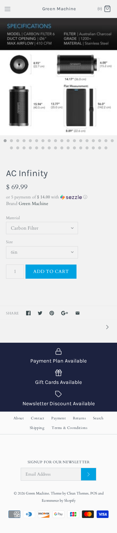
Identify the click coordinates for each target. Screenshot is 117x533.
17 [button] (106, 141)
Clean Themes (77, 493)
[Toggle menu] (7, 8)
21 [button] (24, 149)
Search (98, 418)
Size (9, 242)
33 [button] (99, 149)
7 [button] (43, 141)
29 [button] (74, 149)
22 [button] (30, 149)
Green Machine (33, 204)
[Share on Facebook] (28, 313)
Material (13, 218)
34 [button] (106, 149)
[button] (58, 197)
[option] (58, 76)
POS (93, 493)
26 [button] (55, 149)
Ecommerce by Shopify (59, 500)
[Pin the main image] (52, 313)
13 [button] (80, 141)
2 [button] (11, 141)
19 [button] (11, 149)
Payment (58, 418)
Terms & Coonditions (69, 427)
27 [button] (61, 149)
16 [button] (99, 141)
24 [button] (43, 149)
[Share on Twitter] (40, 313)
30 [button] (80, 149)
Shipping (37, 427)
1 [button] (5, 141)
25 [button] (49, 149)
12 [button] (74, 141)
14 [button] (87, 141)
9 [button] (55, 141)
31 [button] (87, 149)
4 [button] (24, 141)
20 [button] (17, 149)
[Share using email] (77, 313)
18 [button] (112, 141)
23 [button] (36, 149)
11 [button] (68, 141)
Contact (37, 418)
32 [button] (93, 149)
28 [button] (68, 149)
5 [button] (30, 141)
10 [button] (61, 141)
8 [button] (49, 141)
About (19, 418)
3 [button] (17, 141)
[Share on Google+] (64, 313)
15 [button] (93, 141)
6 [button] (36, 141)
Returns (79, 418)
